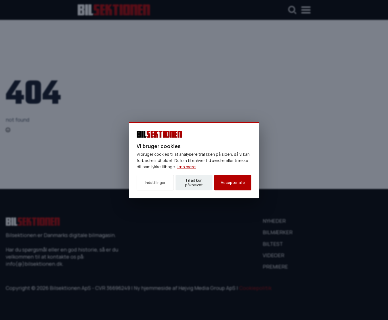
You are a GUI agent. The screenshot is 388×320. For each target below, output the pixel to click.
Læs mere (186, 166)
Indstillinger (155, 182)
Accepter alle (233, 182)
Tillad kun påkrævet (194, 182)
